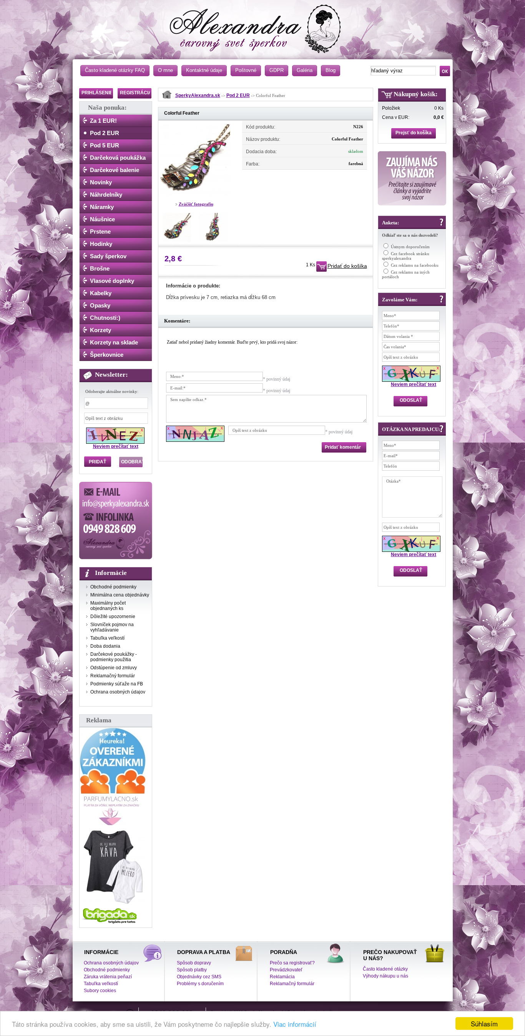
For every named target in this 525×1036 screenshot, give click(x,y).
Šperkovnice (106, 354)
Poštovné (245, 70)
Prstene (100, 231)
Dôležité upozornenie (112, 616)
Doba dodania (105, 646)
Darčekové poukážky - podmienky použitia (113, 657)
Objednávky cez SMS (199, 976)
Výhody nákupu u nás (385, 976)
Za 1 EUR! (103, 120)
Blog (331, 70)
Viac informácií (294, 1024)
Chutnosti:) (105, 317)
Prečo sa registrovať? (292, 963)
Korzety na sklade (114, 342)
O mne (165, 70)
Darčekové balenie (114, 170)
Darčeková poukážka (118, 157)
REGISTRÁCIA (136, 92)
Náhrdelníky (106, 194)
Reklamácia (282, 976)
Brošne (100, 268)
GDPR (276, 70)
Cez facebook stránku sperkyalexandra (405, 256)
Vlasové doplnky (112, 280)
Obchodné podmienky (113, 587)
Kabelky (100, 293)
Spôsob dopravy (194, 963)
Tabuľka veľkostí (107, 638)
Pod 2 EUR (104, 133)
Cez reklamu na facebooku (415, 265)
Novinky (101, 182)
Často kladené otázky (385, 969)
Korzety (100, 330)
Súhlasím (484, 1023)
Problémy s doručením (200, 983)
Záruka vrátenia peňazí (108, 976)
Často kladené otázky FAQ (115, 70)
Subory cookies (100, 990)
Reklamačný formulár (112, 675)
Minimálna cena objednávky (119, 595)
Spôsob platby (192, 970)
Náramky (102, 207)
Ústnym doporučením (410, 246)
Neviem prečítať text (115, 446)
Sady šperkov (108, 256)
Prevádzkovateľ (286, 970)
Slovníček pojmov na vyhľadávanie (112, 627)
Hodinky (101, 244)
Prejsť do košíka (413, 132)
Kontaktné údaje (204, 70)
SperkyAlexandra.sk (197, 95)
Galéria (304, 70)
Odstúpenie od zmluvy (113, 667)
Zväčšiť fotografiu (196, 204)
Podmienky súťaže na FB (116, 684)
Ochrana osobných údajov (117, 692)
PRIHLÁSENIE (97, 92)
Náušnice (102, 219)
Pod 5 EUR (104, 145)
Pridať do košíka (347, 266)
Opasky (100, 305)
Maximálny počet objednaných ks (108, 605)
